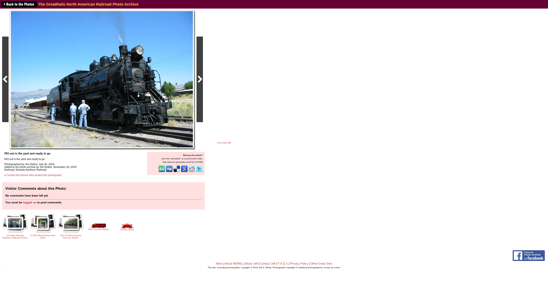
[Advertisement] (224, 75)
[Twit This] (199, 172)
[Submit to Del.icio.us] (176, 172)
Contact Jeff (267, 263)
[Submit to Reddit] (191, 172)
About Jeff (251, 263)
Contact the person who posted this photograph (33, 175)
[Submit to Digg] (169, 172)
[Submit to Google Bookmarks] (184, 172)
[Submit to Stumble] (161, 172)
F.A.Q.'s (283, 263)
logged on (29, 202)
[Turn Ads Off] (224, 143)
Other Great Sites (321, 263)
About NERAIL (234, 263)
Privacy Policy (299, 263)
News (219, 263)
